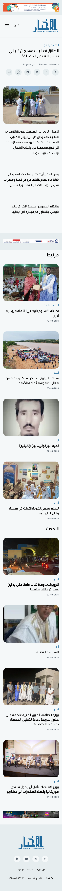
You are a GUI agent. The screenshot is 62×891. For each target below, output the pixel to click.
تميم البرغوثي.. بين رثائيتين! (39, 446)
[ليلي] (19, 25)
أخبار (56, 372)
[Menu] (7, 26)
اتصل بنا (31, 869)
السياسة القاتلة (47, 652)
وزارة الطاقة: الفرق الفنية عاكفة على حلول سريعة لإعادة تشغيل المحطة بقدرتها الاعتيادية (32, 719)
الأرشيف (20, 869)
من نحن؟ (41, 869)
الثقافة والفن (51, 45)
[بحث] (15, 25)
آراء (57, 440)
